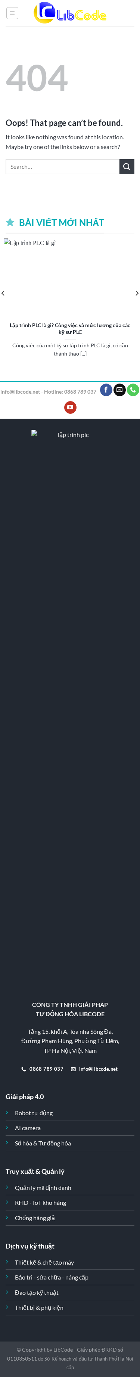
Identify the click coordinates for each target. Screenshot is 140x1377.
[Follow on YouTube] (70, 407)
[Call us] (133, 390)
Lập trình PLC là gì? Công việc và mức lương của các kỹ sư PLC (70, 328)
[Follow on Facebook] (106, 390)
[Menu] (12, 13)
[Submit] (126, 166)
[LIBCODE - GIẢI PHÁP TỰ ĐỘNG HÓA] (70, 13)
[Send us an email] (119, 390)
